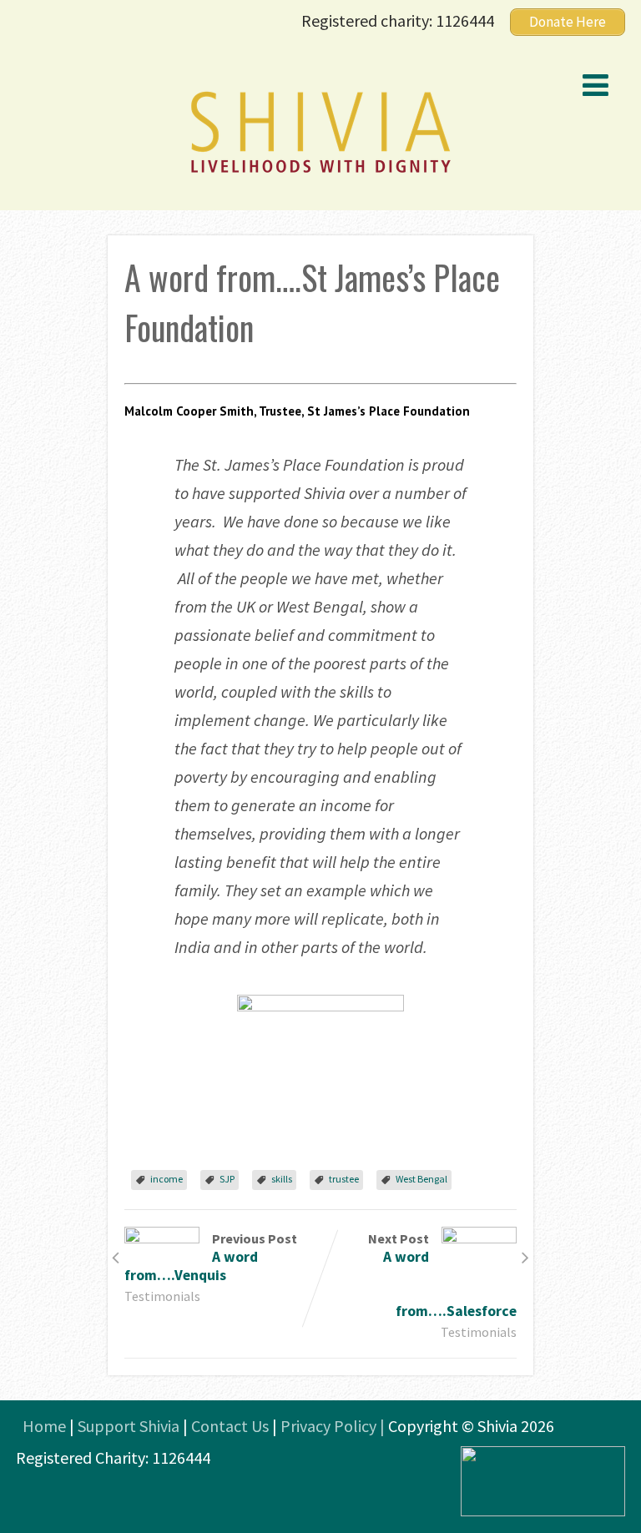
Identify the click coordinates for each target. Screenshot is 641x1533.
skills (281, 1178)
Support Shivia (128, 1425)
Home (44, 1425)
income (166, 1178)
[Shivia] (320, 174)
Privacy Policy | (334, 1425)
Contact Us (230, 1425)
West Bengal (421, 1178)
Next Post (442, 1275)
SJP (227, 1178)
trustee (344, 1178)
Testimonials (162, 1296)
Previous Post (210, 1257)
